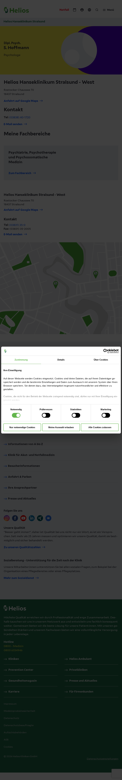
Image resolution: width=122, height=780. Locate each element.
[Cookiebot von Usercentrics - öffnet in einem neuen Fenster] (106, 351)
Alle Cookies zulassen (99, 427)
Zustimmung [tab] (21, 359)
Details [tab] (61, 359)
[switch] (46, 415)
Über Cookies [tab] (101, 359)
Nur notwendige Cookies (22, 427)
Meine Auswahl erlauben (61, 427)
